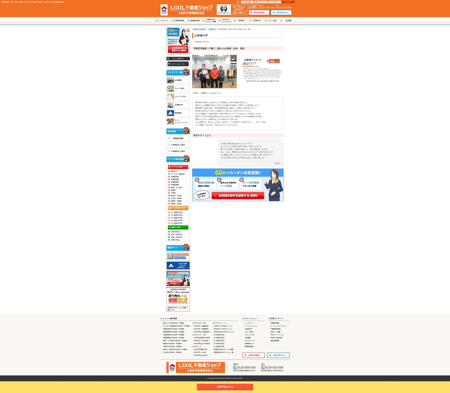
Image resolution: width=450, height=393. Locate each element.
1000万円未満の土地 (200, 349)
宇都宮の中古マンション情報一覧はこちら (177, 309)
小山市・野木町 (176, 198)
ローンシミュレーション (181, 121)
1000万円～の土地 (200, 352)
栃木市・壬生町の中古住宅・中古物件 (175, 349)
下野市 (173, 193)
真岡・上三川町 (176, 187)
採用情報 (178, 113)
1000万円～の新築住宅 (201, 326)
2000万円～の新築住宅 (201, 329)
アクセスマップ (250, 340)
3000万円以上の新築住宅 (202, 332)
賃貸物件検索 (195, 20)
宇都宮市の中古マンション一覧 (223, 352)
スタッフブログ (180, 96)
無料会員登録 (259, 12)
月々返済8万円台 (177, 223)
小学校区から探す (178, 145)
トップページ (163, 20)
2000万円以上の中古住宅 (202, 343)
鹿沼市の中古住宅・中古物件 (172, 343)
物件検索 (248, 2)
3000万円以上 (175, 240)
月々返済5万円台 (177, 215)
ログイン (288, 2)
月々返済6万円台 (177, 218)
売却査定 (241, 20)
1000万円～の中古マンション (223, 326)
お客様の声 (257, 20)
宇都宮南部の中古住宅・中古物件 (173, 338)
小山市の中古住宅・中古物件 (172, 352)
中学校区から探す (178, 151)
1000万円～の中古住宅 (201, 340)
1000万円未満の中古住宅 (202, 338)
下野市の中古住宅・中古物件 (172, 346)
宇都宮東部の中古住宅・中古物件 (173, 335)
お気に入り (262, 2)
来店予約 (275, 2)
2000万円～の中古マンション (223, 329)
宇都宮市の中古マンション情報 (223, 349)
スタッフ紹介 (272, 20)
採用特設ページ (250, 343)
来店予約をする (282, 12)
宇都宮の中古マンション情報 (210, 20)
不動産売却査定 (276, 329)
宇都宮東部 (175, 182)
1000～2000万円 (176, 234)
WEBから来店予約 (276, 338)
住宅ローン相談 (276, 332)
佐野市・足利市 (176, 204)
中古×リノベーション (277, 335)
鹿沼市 (173, 190)
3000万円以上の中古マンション (224, 332)
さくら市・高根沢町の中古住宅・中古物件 (176, 326)
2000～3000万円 (176, 237)
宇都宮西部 (175, 179)
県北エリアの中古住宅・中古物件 (173, 323)
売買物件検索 (179, 20)
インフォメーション (251, 326)
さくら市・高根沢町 (178, 174)
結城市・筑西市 (176, 201)
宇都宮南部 (175, 185)
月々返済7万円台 (177, 220)
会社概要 (288, 20)
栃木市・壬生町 (176, 195)
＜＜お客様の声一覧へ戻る (200, 42)
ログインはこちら (178, 64)
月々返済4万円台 (177, 212)
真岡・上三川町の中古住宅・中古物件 (175, 340)
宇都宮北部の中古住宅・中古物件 (173, 329)
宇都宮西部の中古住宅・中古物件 (173, 332)
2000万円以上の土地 (200, 355)
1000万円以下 (175, 232)
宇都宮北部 (175, 177)
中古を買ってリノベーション (226, 20)
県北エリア (175, 171)
